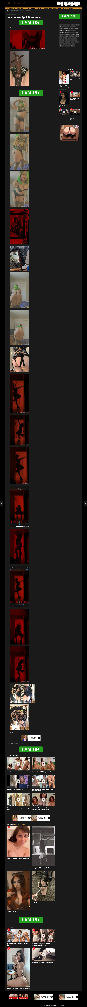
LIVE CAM (10, 8)
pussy (77, 36)
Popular (8, 827)
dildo (61, 28)
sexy (70, 38)
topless (61, 45)
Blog (39, 8)
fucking (67, 32)
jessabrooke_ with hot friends (74, 99)
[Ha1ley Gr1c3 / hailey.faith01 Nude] (43, 846)
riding (65, 38)
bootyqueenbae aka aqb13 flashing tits (18, 944)
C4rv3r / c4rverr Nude (62, 106)
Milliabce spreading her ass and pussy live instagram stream (74, 117)
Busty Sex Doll (47, 1005)
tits (74, 43)
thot (61, 43)
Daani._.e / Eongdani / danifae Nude (18, 988)
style (73, 42)
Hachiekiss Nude (37, 903)
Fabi (77, 28)
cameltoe (73, 26)
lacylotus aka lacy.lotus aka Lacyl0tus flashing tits (41, 944)
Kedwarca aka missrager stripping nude (18, 808)
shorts (75, 38)
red (61, 38)
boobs (61, 26)
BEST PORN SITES (61, 1005)
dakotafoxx (11, 743)
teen (77, 42)
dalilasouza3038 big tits (75, 78)
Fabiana (62, 30)
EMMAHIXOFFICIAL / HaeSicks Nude (18, 859)
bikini (73, 24)
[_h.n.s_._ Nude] (18, 890)
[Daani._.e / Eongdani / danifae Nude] (18, 967)
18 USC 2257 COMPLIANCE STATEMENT (52, 1004)
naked (61, 36)
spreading (75, 40)
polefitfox (22, 743)
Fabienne (68, 30)
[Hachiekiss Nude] (43, 886)
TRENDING (23, 4)
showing (62, 40)
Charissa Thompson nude (15, 789)
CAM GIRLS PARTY (58, 8)
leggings (67, 34)
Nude (16, 743)
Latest (9, 4)
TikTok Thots (32, 8)
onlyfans (72, 36)
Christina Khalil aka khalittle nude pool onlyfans (42, 790)
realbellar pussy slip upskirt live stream (63, 116)
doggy (66, 28)
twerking (68, 45)
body (78, 24)
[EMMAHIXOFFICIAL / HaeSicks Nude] (18, 841)
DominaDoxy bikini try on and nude (43, 772)
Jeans (61, 34)
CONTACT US (63, 1004)
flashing (62, 32)
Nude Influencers (20, 8)
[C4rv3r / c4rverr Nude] (64, 98)
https (77, 32)
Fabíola (74, 30)
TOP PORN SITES (47, 8)
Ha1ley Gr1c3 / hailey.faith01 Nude (42, 868)
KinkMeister (53, 1005)
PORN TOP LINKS (71, 1004)
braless (67, 26)
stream (61, 42)
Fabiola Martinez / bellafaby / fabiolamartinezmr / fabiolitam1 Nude (64, 87)
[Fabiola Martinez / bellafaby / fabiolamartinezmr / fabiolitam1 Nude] (64, 77)
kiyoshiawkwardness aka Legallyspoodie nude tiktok (40, 808)
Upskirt (73, 45)
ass (65, 24)
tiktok (70, 43)
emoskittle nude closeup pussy (17, 772)
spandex (68, 40)
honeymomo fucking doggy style (42, 962)
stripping (68, 42)
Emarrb (71, 28)
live (78, 34)
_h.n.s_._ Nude (12, 912)
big (69, 24)
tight (65, 43)
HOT (19, 4)
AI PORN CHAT (69, 8)
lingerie (73, 34)
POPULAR (14, 4)
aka (61, 24)
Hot (8, 929)
